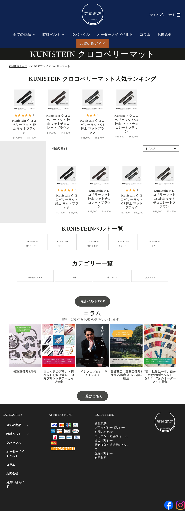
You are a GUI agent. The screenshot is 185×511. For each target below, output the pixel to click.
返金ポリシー (104, 440)
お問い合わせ (104, 431)
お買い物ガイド (92, 44)
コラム (145, 34)
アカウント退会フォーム (111, 436)
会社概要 (101, 423)
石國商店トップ (18, 66)
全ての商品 (22, 34)
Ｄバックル (81, 34)
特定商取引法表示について (111, 447)
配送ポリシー (104, 453)
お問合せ (165, 34)
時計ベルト (51, 34)
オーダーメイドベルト (115, 34)
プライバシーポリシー (110, 427)
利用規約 (101, 457)
